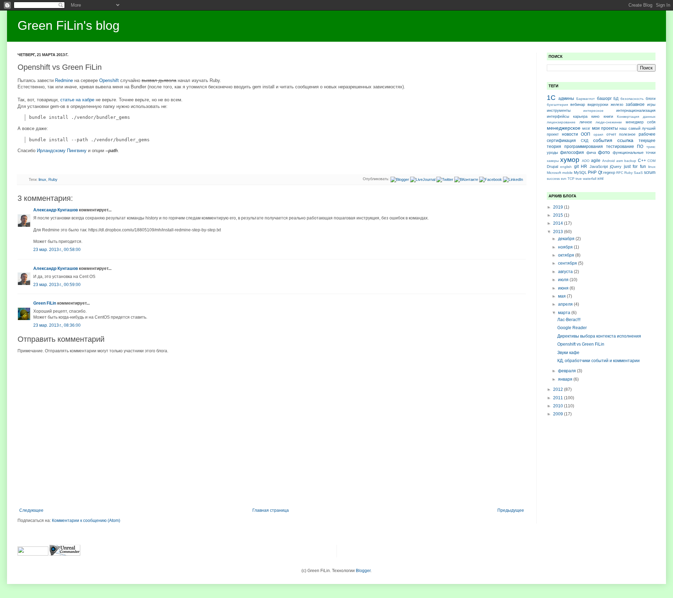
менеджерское (563, 128)
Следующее (31, 510)
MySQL (580, 172)
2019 (558, 207)
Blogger (363, 570)
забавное (635, 104)
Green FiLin (44, 303)
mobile (567, 173)
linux (42, 179)
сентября (568, 263)
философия (572, 152)
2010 (558, 405)
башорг (604, 98)
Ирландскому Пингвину (62, 150)
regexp (609, 172)
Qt (600, 172)
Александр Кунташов (55, 210)
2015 (558, 215)
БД (615, 98)
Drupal (552, 166)
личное (585, 122)
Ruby (52, 179)
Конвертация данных (636, 116)
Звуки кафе (568, 352)
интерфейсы (558, 116)
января (565, 379)
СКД (584, 140)
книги (608, 116)
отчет (611, 134)
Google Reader (572, 327)
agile (595, 160)
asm (619, 161)
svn (563, 179)
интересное (593, 111)
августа (566, 271)
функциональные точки (634, 152)
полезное (627, 134)
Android (608, 161)
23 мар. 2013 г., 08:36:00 (57, 325)
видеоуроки (597, 104)
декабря (567, 238)
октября (566, 255)
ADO (586, 161)
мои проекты (605, 128)
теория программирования (575, 146)
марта (564, 312)
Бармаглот (585, 99)
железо (617, 104)
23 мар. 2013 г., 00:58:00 (57, 249)
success (553, 179)
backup (630, 161)
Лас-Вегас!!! (568, 319)
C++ (642, 160)
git (576, 166)
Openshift (109, 80)
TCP (571, 179)
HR (584, 166)
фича (591, 152)
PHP (592, 172)
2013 (558, 231)
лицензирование (561, 122)
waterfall (589, 179)
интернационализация (635, 110)
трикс (650, 147)
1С (551, 97)
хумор (569, 159)
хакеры (553, 161)
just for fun (635, 166)
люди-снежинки (609, 122)
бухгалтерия (557, 105)
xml (600, 178)
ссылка (625, 140)
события (602, 140)
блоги (650, 98)
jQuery (615, 166)
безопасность (632, 99)
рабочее (647, 134)
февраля (567, 370)
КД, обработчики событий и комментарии (598, 360)
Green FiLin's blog (69, 25)
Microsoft (554, 173)
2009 (558, 414)
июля (564, 279)
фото (604, 152)
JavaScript (599, 166)
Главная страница (270, 510)
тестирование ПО (625, 146)
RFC (619, 173)
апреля (566, 304)
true (579, 179)
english (566, 167)
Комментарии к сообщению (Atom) (86, 520)
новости (570, 134)
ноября (566, 247)
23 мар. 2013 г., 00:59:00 (57, 284)
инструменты (559, 110)
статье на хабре (77, 99)
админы (566, 98)
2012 (558, 389)
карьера (580, 116)
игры (651, 104)
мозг (586, 128)
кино (595, 116)
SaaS (638, 173)
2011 (558, 397)
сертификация (561, 140)
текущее (647, 140)
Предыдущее (510, 510)
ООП (585, 134)
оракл (598, 134)
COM (651, 161)
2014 (558, 223)
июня (564, 288)
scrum (649, 172)
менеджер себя (641, 122)
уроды (552, 152)
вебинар (577, 104)
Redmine (64, 80)
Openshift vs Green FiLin (580, 344)
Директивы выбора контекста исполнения (599, 336)
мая (562, 296)
